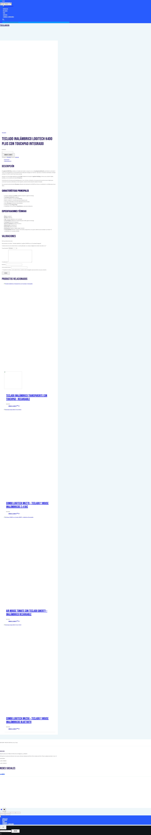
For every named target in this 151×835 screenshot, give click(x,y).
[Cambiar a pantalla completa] (7, 813)
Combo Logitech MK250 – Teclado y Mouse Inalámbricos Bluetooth (27, 720)
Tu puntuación (5, 248)
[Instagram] (4, 1)
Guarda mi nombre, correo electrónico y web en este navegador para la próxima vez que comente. (24, 269)
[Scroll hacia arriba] (1, 809)
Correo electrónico (6, 267)
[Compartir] (12, 813)
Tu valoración (5, 262)
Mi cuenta (5, 11)
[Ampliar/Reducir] (2, 813)
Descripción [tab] (6, 159)
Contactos (5, 9)
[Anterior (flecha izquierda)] (2, 814)
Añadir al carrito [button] (12, 406)
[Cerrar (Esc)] (18, 813)
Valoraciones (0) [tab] (7, 161)
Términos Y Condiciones (8, 17)
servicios (5, 15)
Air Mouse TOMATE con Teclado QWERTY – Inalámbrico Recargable (26, 612)
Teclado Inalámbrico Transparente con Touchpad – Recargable (26, 397)
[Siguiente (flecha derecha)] (7, 814)
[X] (2, 1)
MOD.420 (17, 157)
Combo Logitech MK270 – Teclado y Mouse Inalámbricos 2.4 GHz (27, 505)
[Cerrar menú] (0, 816)
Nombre (4, 264)
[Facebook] (1, 1)
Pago (4, 13)
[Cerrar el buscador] (3, 827)
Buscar (15, 831)
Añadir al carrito (8, 155)
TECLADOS (4, 25)
